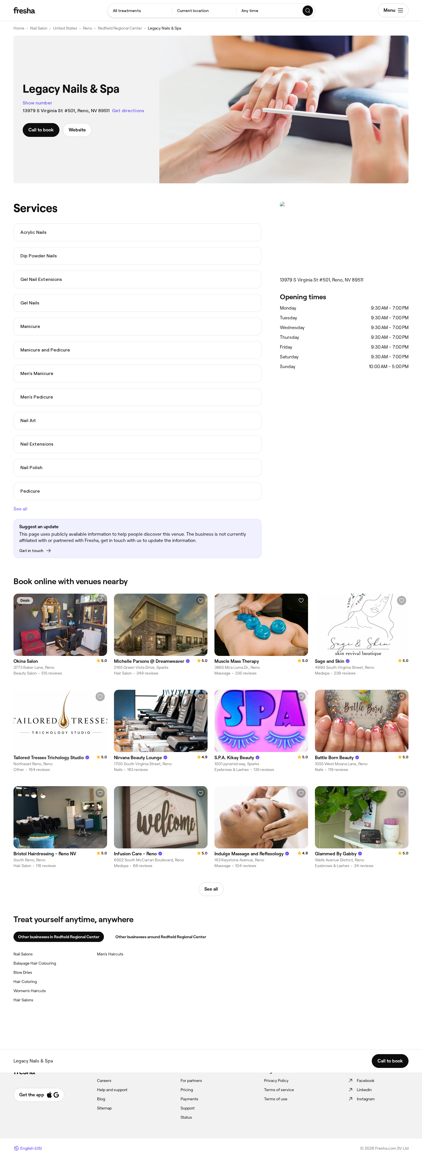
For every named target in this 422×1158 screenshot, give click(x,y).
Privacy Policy (276, 1080)
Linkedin (364, 1089)
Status (186, 1117)
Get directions (128, 110)
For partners (191, 1080)
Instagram (366, 1099)
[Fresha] (24, 10)
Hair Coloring (25, 981)
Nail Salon (38, 28)
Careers (104, 1080)
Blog (101, 1099)
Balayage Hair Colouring (34, 963)
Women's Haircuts (29, 990)
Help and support (112, 1089)
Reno (87, 28)
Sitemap (104, 1108)
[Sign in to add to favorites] (100, 600)
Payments (189, 1099)
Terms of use (275, 1099)
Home (18, 28)
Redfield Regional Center (120, 28)
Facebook (365, 1080)
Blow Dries (22, 972)
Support (188, 1108)
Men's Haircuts (110, 954)
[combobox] (139, 10)
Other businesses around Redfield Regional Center (160, 936)
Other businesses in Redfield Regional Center (58, 936)
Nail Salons (23, 954)
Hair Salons (23, 1000)
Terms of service (279, 1089)
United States (65, 28)
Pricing (187, 1089)
